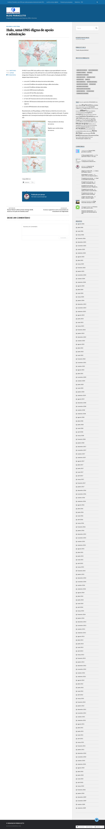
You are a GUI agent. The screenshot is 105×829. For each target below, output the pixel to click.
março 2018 (81, 435)
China (77, 107)
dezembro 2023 (82, 304)
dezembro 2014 (82, 578)
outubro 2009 (81, 804)
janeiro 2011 (81, 749)
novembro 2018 (82, 406)
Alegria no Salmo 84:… (87, 171)
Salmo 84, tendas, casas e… (89, 171)
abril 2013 (80, 651)
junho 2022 (80, 351)
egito (90, 111)
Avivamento (92, 102)
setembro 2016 (82, 501)
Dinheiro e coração (82, 74)
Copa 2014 (86, 107)
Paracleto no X (81, 47)
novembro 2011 (82, 713)
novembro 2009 (82, 800)
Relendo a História (13, 26)
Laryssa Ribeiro (79, 121)
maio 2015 (80, 559)
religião (84, 133)
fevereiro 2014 (81, 614)
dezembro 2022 (82, 337)
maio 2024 (80, 293)
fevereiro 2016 (81, 527)
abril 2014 (80, 607)
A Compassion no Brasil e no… (88, 160)
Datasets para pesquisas (66, 2)
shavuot (77, 137)
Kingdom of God (80, 120)
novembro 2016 (82, 494)
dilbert (83, 110)
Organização (89, 125)
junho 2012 (80, 687)
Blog (80, 105)
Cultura (78, 108)
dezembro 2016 (82, 490)
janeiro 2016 (81, 530)
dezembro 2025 (82, 242)
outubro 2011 (81, 716)
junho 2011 (80, 731)
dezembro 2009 (82, 797)
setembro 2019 (82, 395)
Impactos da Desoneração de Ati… (87, 166)
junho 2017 (80, 468)
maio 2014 (80, 603)
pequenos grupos (85, 127)
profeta (84, 131)
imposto (77, 116)
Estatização (82, 112)
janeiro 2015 (81, 574)
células (85, 108)
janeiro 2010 (81, 793)
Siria (80, 137)
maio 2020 (80, 388)
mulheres (94, 123)
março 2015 (81, 567)
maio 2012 (80, 691)
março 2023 (81, 326)
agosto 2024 (81, 286)
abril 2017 (80, 475)
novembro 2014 (82, 581)
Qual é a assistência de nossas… (89, 178)
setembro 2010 (82, 764)
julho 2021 (80, 373)
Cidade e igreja (81, 72)
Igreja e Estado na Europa (88, 194)
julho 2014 (80, 596)
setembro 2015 (82, 545)
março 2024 (81, 297)
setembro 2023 (82, 311)
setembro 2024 (82, 282)
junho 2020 (80, 384)
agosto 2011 (81, 724)
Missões (90, 123)
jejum (90, 118)
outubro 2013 (81, 629)
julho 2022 (80, 348)
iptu (94, 116)
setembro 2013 (82, 632)
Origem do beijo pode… (87, 196)
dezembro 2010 (82, 753)
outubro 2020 (81, 380)
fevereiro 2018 (81, 439)
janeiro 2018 (81, 443)
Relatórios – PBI (79, 2)
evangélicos (79, 114)
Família (87, 79)
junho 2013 (80, 643)
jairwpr (12, 72)
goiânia (90, 114)
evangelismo (88, 112)
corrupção (91, 107)
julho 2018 (80, 421)
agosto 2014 (81, 592)
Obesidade (78, 125)
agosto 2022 (81, 344)
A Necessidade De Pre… (87, 155)
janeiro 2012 (81, 705)
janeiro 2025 (81, 271)
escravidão (78, 112)
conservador (81, 107)
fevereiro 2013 (81, 658)
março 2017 (81, 479)
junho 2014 (80, 600)
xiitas (89, 138)
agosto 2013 (81, 636)
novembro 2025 (82, 245)
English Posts (81, 77)
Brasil (93, 105)
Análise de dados (82, 70)
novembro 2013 (82, 625)
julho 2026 (80, 227)
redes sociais (89, 131)
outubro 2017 (81, 454)
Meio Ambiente (81, 81)
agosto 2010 (81, 767)
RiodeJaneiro (84, 135)
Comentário (63, 237)
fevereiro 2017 (81, 483)
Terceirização (80, 138)
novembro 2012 (82, 669)
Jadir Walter (79, 118)
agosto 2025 (81, 256)
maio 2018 (80, 428)
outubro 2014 (81, 585)
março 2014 (81, 611)
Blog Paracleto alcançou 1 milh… (88, 201)
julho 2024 (80, 289)
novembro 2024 (82, 275)
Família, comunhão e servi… (88, 183)
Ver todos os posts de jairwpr (39, 196)
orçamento (94, 125)
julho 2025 (80, 260)
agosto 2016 (81, 505)
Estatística (80, 79)
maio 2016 (80, 516)
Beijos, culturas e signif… (87, 198)
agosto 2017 (81, 461)
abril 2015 (80, 563)
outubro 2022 (81, 340)
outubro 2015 (81, 541)
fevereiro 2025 (81, 267)
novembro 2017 (82, 450)
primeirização (92, 128)
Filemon (87, 114)
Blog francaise (93, 70)
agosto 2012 (81, 680)
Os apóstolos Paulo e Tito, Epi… (89, 155)
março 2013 (81, 654)
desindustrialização (94, 108)
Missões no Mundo (82, 84)
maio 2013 (80, 647)
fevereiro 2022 (81, 359)
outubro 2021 (81, 366)
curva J (81, 108)
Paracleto (78, 127)
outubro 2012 (81, 673)
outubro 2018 (81, 410)
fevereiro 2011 (81, 746)
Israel (97, 116)
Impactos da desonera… (87, 210)
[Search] (97, 2)
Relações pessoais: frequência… (89, 187)
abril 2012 (80, 694)
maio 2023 (80, 322)
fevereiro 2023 (81, 329)
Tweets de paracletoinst (82, 50)
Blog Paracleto (16, 15)
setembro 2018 (82, 413)
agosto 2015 (81, 548)
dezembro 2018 (82, 402)
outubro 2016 (81, 497)
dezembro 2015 (82, 534)
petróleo (87, 128)
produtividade (79, 131)
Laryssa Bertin (91, 120)
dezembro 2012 (82, 665)
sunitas (82, 137)
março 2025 (81, 264)
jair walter (86, 118)
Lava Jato (90, 121)
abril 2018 (80, 432)
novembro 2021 (82, 362)
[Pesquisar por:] (87, 28)
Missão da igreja (82, 123)
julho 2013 (80, 640)
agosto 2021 (81, 370)
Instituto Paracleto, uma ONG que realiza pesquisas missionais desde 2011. (26, 2)
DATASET (89, 72)
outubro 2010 (81, 760)
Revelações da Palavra (83, 88)
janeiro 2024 (81, 300)
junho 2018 (80, 424)
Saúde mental (81, 91)
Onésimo (85, 125)
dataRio (88, 108)
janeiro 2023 (81, 333)
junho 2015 (80, 556)
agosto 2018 (81, 417)
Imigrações (94, 114)
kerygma (93, 118)
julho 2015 (80, 552)
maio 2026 (80, 231)
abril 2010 (80, 782)
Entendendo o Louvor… (87, 174)
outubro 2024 (81, 278)
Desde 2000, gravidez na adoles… (88, 151)
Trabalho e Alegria (82, 93)
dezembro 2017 (82, 446)
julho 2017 (80, 464)
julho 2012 (80, 684)
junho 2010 (80, 775)
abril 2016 (80, 519)
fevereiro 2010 (81, 789)
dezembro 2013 (82, 621)
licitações (95, 121)
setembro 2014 (82, 589)
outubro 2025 (81, 249)
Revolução (88, 133)
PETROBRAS (80, 129)
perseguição (92, 126)
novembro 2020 (82, 377)
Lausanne (85, 121)
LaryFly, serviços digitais (52, 2)
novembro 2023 (82, 307)
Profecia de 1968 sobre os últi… (89, 207)
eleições (93, 111)
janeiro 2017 (81, 486)
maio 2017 (80, 472)
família (84, 114)
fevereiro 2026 (81, 238)
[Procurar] (96, 28)
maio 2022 (80, 355)
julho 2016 (80, 508)
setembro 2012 (82, 676)
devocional (78, 111)
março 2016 (81, 523)
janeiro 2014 (81, 618)
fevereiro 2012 (81, 702)
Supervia (87, 137)
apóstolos (86, 102)
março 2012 (81, 698)
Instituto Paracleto (82, 58)
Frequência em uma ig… (87, 178)
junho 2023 (80, 318)
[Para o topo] (97, 820)
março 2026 (81, 234)
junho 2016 (80, 512)
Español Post (91, 77)
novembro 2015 (82, 537)
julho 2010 (80, 771)
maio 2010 (80, 778)
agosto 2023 (81, 315)
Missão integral (92, 81)
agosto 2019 (81, 399)
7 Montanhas (81, 102)
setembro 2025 (82, 253)
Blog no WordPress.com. (13, 826)
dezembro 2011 (82, 709)
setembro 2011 (82, 720)
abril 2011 (80, 738)
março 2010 (81, 786)
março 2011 (81, 742)
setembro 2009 (82, 808)
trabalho (86, 138)
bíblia (96, 105)
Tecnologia (90, 91)
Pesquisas (92, 84)
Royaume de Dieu (94, 135)
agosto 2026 (81, 224)
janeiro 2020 (81, 391)
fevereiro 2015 (81, 570)
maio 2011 (80, 735)
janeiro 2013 (81, 662)
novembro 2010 (82, 757)
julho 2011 (80, 727)
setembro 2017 (82, 457)
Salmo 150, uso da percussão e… (89, 175)
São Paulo (91, 137)
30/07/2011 (13, 70)
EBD (88, 111)
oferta (82, 125)
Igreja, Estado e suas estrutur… (89, 190)
